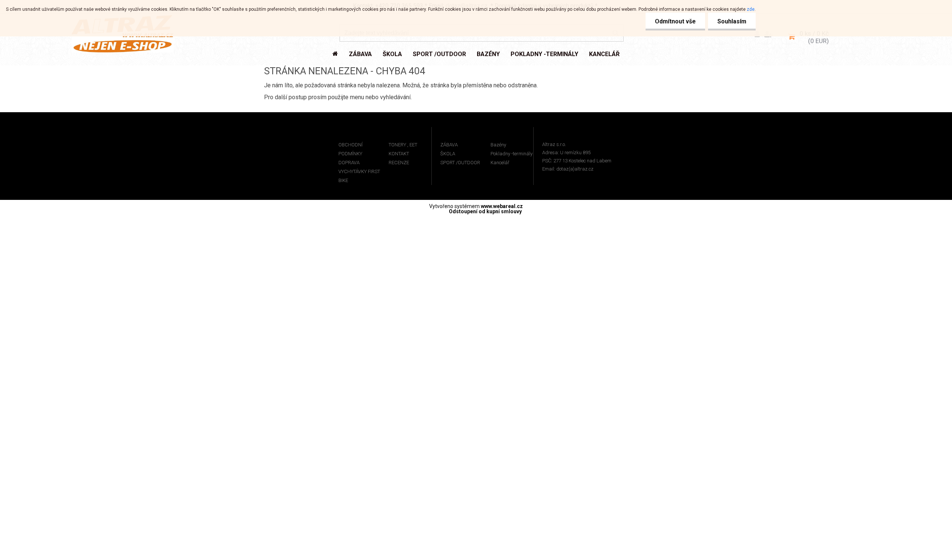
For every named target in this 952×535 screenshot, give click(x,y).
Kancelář (500, 162)
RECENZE (399, 162)
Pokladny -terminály (512, 153)
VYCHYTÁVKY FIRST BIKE (359, 176)
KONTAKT (399, 153)
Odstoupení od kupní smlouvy (485, 211)
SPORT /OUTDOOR (460, 162)
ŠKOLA (447, 153)
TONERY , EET (403, 144)
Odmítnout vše (675, 21)
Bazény (498, 144)
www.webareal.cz (502, 206)
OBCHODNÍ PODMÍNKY (350, 149)
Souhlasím (731, 21)
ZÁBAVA (449, 144)
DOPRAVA (349, 162)
